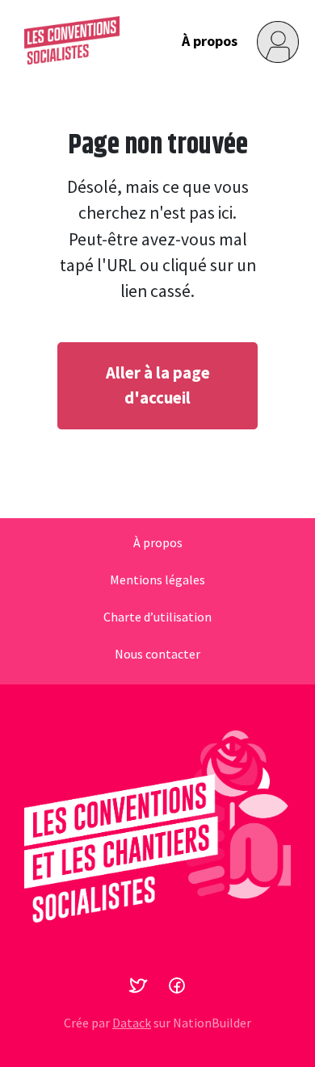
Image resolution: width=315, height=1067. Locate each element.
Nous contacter (157, 654)
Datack (131, 1023)
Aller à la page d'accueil (158, 385)
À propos (209, 40)
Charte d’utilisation (157, 617)
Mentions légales (157, 580)
